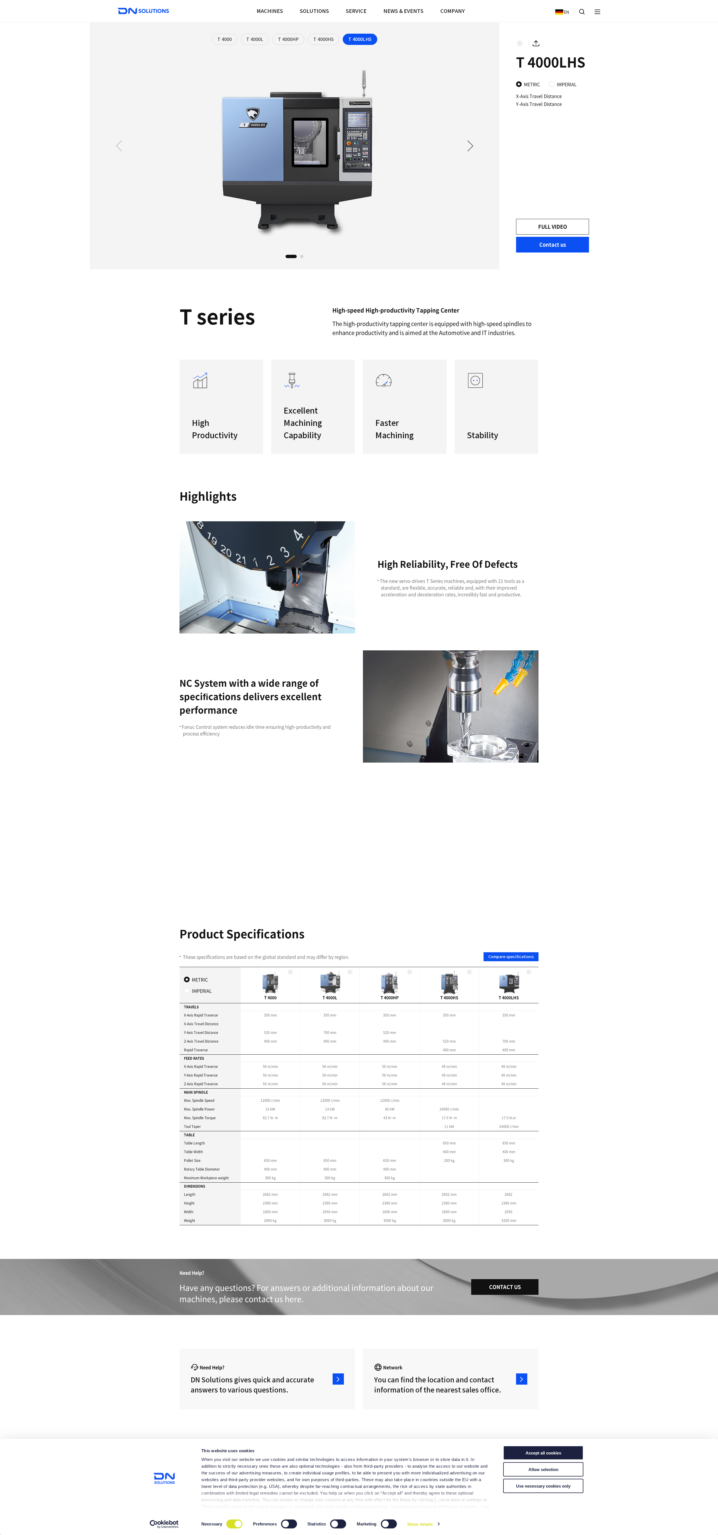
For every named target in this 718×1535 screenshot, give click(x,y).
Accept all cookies (543, 1453)
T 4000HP (288, 39)
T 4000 (224, 39)
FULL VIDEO (552, 226)
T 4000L (254, 39)
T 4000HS (323, 39)
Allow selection (543, 1469)
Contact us (552, 244)
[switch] (289, 1524)
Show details (420, 1524)
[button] (470, 146)
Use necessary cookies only (543, 1485)
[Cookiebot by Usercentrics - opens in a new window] (164, 1524)
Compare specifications (511, 956)
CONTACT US (505, 1287)
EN (560, 12)
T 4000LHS (360, 39)
